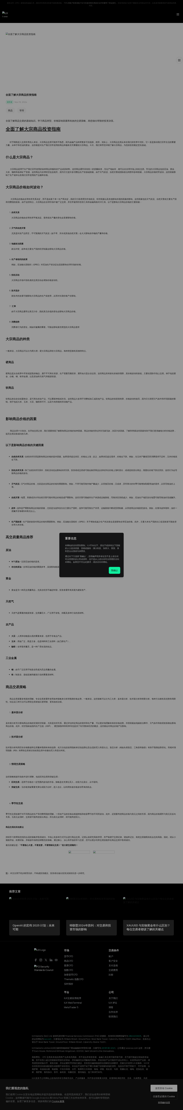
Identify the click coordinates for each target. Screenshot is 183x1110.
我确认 (114, 570)
